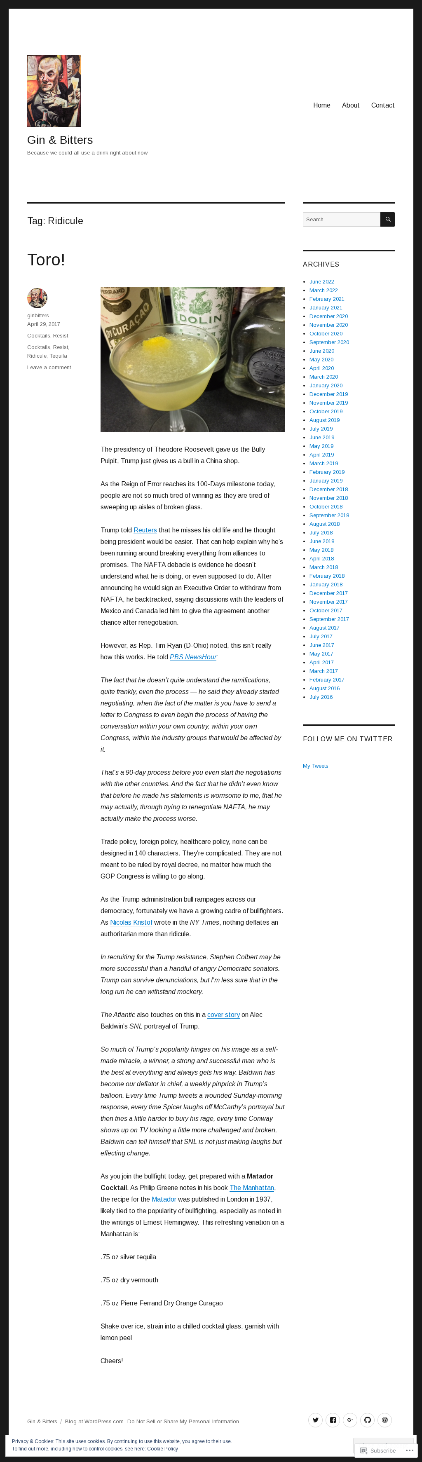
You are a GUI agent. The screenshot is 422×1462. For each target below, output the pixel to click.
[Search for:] (341, 219)
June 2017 (321, 645)
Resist (60, 336)
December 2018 (328, 489)
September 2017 (329, 619)
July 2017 (321, 636)
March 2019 (323, 463)
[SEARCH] (387, 219)
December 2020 (328, 316)
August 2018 (324, 524)
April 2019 (321, 455)
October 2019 (325, 411)
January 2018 (325, 584)
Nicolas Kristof (131, 922)
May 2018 (321, 550)
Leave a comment (49, 367)
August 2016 (324, 688)
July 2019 (321, 429)
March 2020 (323, 377)
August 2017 (324, 628)
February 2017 (327, 680)
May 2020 (321, 359)
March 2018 (323, 567)
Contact (383, 105)
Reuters (145, 530)
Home (322, 105)
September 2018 (329, 515)
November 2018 (328, 498)
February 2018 (327, 576)
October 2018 (325, 507)
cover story (223, 1014)
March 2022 (323, 290)
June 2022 (321, 282)
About (351, 105)
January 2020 (325, 385)
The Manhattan (252, 1187)
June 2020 (321, 351)
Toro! (46, 260)
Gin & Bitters (60, 140)
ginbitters (38, 315)
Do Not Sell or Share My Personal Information (183, 1421)
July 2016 (321, 697)
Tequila (58, 356)
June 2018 (321, 541)
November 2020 (328, 325)
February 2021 (327, 299)
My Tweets (315, 766)
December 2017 (328, 593)
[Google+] (350, 1420)
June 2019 (321, 437)
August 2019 (324, 420)
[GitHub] (367, 1420)
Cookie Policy (162, 1449)
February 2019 (327, 472)
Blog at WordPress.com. (95, 1421)
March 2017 (323, 671)
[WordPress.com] (384, 1420)
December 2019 (328, 394)
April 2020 (321, 368)
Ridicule (37, 356)
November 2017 (328, 602)
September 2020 (329, 342)
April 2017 (321, 662)
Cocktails (38, 336)
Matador (164, 1199)
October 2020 (325, 333)
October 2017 (325, 610)
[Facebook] (333, 1420)
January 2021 (325, 308)
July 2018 (321, 533)
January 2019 (325, 481)
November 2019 (328, 403)
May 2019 (321, 446)
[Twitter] (315, 1420)
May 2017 (321, 654)
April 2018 (321, 558)
